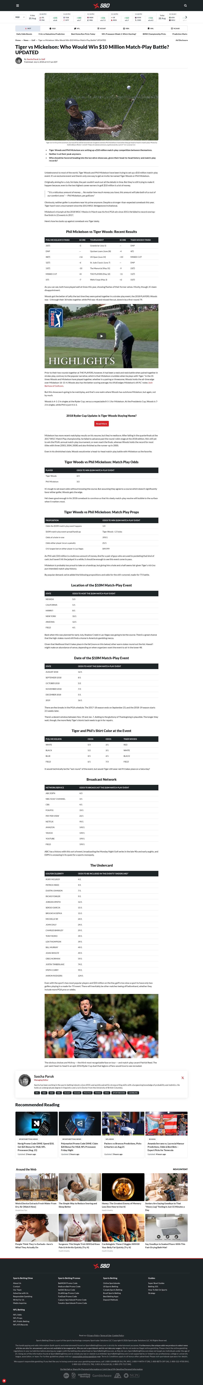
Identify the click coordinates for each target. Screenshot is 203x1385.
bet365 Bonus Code (66, 1290)
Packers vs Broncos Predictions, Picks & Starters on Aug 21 (122, 1145)
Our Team (17, 1290)
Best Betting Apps (110, 1296)
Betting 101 (153, 1286)
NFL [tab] (78, 28)
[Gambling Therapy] (84, 1375)
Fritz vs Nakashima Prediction (52, 34)
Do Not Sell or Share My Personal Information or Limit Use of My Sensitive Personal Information (101, 1369)
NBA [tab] (127, 28)
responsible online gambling (84, 1356)
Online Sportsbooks (111, 1283)
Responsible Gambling (22, 1296)
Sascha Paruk (33, 59)
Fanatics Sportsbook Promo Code (72, 1303)
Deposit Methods (110, 1300)
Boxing (152, 1139)
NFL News (110, 1139)
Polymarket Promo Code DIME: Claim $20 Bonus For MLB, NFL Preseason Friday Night (79, 1146)
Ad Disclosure (182, 40)
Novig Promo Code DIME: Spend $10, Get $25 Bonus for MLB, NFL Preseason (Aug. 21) (36, 1146)
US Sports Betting (110, 1286)
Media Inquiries (20, 1303)
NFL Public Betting (21, 1321)
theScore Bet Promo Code (69, 1286)
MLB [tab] (54, 28)
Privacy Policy (93, 1335)
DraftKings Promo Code (68, 1293)
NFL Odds (17, 1314)
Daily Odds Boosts (24, 34)
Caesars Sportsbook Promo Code (72, 1300)
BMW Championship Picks (154, 34)
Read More (101, 423)
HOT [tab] (28, 29)
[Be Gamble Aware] (102, 1375)
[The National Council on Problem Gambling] (132, 1375)
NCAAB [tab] (177, 28)
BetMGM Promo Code (67, 1283)
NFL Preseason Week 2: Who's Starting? (119, 34)
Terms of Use (105, 1335)
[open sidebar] (17, 5)
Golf (33, 40)
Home (18, 40)
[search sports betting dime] (185, 5)
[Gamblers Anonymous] (118, 1375)
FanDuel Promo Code (67, 1296)
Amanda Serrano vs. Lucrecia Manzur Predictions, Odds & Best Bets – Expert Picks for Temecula (166, 1146)
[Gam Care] (74, 1375)
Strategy (151, 1293)
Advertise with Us (20, 1293)
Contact (16, 1286)
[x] (182, 1077)
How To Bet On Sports (157, 1290)
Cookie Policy (118, 1335)
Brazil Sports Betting (112, 1293)
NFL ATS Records (20, 1324)
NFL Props (17, 1318)
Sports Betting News (28, 1139)
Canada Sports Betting (112, 1290)
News (26, 40)
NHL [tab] (152, 28)
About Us (17, 1283)
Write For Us (18, 1300)
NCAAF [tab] (103, 28)
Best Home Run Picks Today (83, 34)
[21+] (66, 1375)
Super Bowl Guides (156, 1283)
